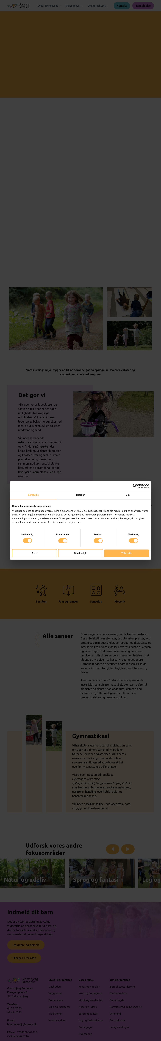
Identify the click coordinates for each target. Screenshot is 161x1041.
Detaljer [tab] (80, 494)
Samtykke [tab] (33, 494)
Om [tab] (128, 494)
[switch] (62, 540)
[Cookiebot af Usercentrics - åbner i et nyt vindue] (135, 486)
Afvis (34, 553)
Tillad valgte (80, 553)
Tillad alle (126, 553)
